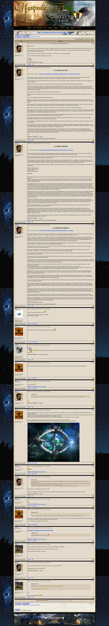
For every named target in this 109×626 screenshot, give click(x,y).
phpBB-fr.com (57, 619)
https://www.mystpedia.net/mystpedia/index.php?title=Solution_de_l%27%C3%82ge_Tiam (59, 74)
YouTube (35, 386)
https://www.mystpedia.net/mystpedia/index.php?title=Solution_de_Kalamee (56, 230)
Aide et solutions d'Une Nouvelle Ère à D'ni (54, 33)
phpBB (52, 618)
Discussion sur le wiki (26, 610)
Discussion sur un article (35, 36)
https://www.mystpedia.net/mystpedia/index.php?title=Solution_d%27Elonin (56, 150)
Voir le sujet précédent (79, 39)
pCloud (44, 386)
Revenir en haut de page (20, 64)
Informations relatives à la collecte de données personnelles (54, 617)
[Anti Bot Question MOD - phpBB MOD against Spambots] (54, 621)
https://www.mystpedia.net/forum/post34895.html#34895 (40, 530)
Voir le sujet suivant (89, 39)
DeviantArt (39, 386)
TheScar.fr (30, 386)
